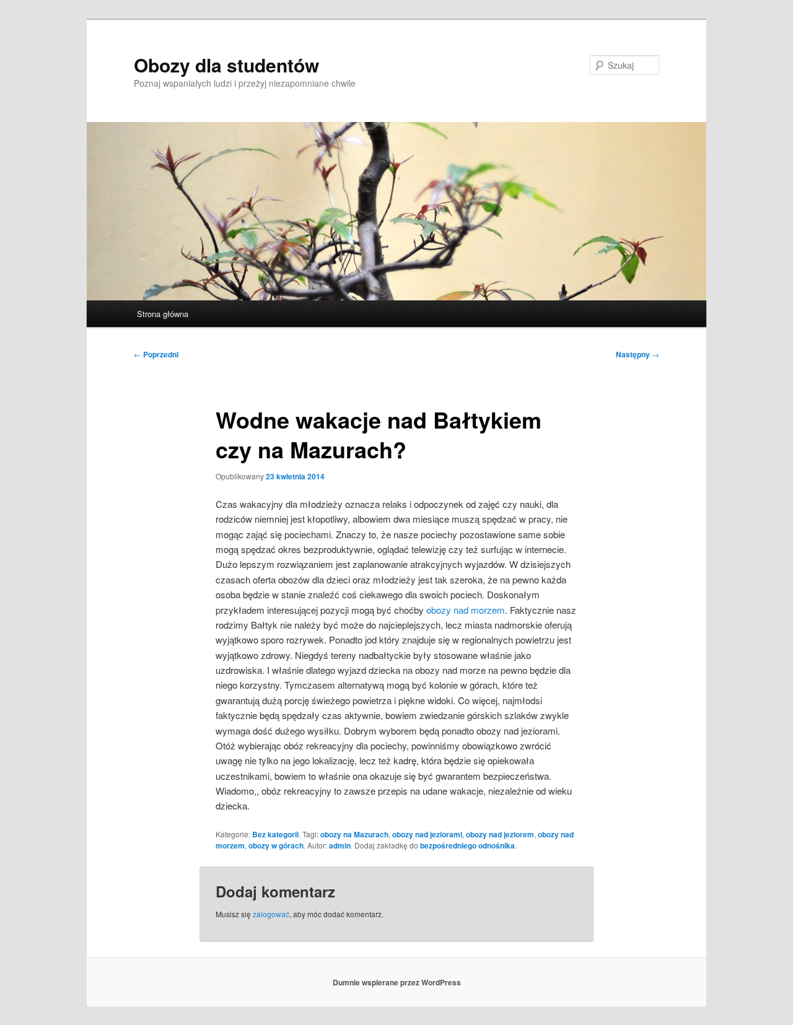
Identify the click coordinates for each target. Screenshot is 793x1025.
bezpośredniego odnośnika (467, 845)
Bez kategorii (275, 834)
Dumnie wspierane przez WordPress (397, 982)
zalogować (271, 914)
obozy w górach (276, 845)
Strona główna (162, 314)
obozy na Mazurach (354, 834)
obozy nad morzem (465, 609)
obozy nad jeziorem (500, 834)
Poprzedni (156, 354)
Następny (637, 354)
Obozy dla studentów (226, 64)
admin (340, 845)
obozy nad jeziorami (427, 834)
